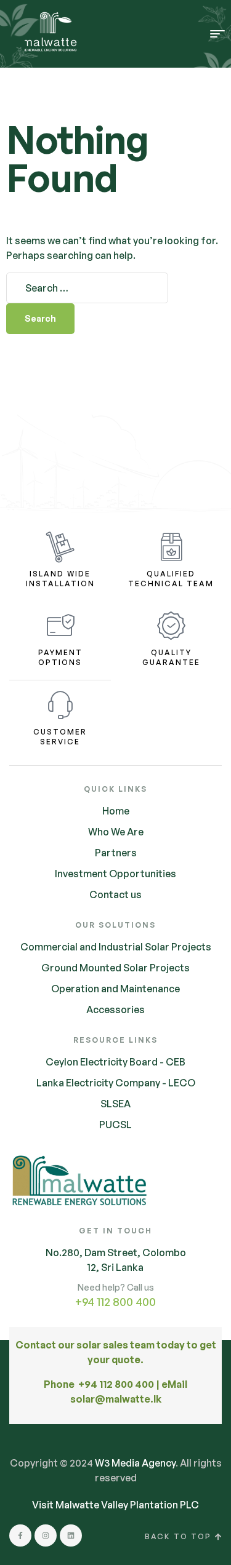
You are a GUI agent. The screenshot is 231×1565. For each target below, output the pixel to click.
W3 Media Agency (135, 1463)
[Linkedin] (71, 1535)
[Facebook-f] (20, 1535)
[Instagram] (45, 1535)
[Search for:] (87, 288)
